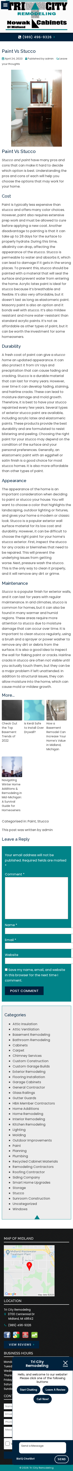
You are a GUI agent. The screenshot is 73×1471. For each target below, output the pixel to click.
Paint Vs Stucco (19, 51)
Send (62, 1459)
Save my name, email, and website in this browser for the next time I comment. (35, 975)
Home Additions (26, 1108)
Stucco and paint (16, 160)
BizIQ (19, 1458)
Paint (32, 821)
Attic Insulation (25, 1024)
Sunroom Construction (31, 1198)
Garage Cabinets (27, 1082)
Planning (20, 1150)
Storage (19, 1187)
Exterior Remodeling (29, 1071)
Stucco (7, 591)
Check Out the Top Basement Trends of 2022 (9, 732)
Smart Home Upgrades (31, 1182)
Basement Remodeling (31, 1034)
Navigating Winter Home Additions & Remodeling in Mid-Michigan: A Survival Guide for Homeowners (12, 795)
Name (11, 925)
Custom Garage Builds (31, 1066)
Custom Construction (30, 1061)
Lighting (19, 1129)
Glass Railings (24, 1092)
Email (10, 940)
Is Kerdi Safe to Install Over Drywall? (34, 727)
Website (11, 955)
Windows (20, 1209)
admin (49, 59)
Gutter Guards (24, 1098)
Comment (15, 874)
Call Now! (43, 1399)
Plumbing (20, 1156)
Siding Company (26, 1177)
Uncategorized (25, 1203)
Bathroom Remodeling (31, 1040)
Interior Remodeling (29, 1119)
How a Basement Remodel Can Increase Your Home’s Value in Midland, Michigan (56, 736)
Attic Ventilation (26, 1029)
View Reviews (20, 1345)
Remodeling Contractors (33, 1166)
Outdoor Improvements (32, 1140)
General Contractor (29, 1087)
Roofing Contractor (29, 1172)
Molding (19, 1135)
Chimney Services (27, 1055)
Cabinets (20, 1045)
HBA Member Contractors (34, 1103)
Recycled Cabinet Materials (35, 1161)
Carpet (18, 1050)
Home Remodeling (28, 1113)
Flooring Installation (29, 1077)
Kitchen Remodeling (29, 1124)
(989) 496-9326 (36, 37)
